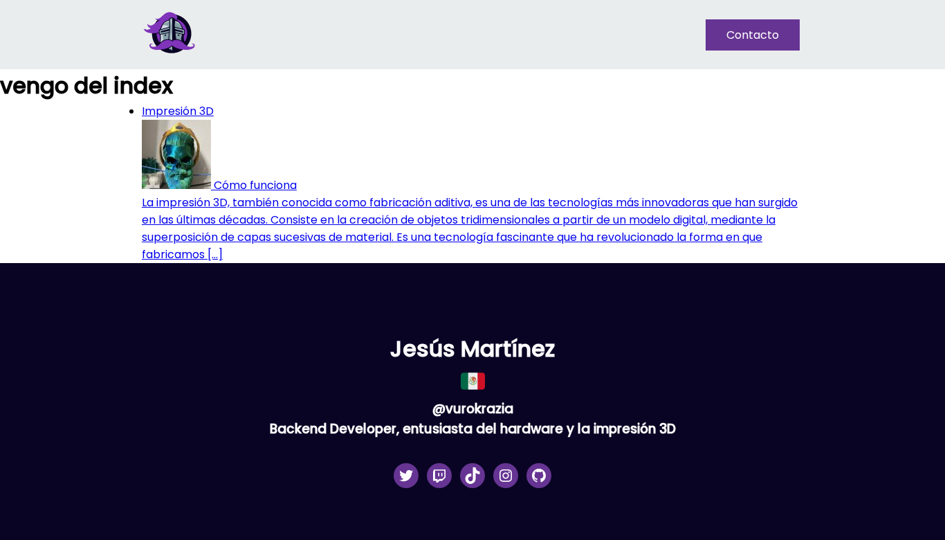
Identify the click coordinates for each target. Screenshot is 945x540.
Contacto (752, 35)
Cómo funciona (254, 185)
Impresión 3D (178, 111)
